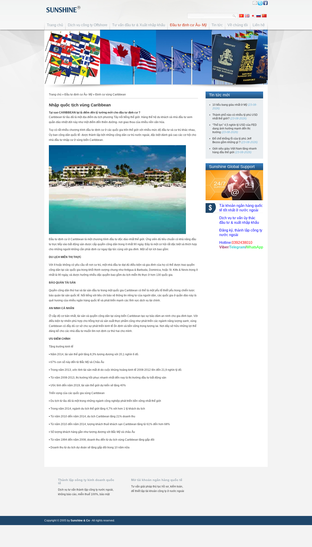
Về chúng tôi (237, 25)
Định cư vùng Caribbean (110, 94)
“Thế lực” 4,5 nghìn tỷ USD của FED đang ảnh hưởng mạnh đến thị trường (234, 128)
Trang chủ (55, 25)
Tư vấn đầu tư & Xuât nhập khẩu (138, 25)
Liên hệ (259, 25)
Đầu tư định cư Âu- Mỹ (188, 25)
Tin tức (217, 25)
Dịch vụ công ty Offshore (87, 25)
